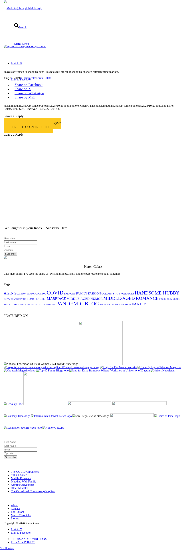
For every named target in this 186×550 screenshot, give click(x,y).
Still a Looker (19, 474)
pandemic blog (77, 303)
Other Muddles (19, 488)
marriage (56, 298)
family (81, 293)
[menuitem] (96, 539)
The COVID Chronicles (25, 471)
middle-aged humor (85, 298)
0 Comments (28, 78)
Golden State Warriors (118, 293)
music (162, 299)
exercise (69, 293)
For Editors (17, 511)
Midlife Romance (21, 478)
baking (31, 294)
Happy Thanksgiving (15, 299)
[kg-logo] (23, 8)
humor (31, 299)
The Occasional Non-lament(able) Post (33, 491)
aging (10, 293)
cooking (40, 293)
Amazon (21, 294)
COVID (55, 293)
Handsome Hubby (157, 293)
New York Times (28, 305)
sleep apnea (113, 305)
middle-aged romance (131, 298)
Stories (15, 518)
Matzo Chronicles (21, 515)
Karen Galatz (43, 78)
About (14, 505)
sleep (103, 304)
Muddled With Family (23, 481)
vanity (139, 304)
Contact (15, 508)
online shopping (47, 305)
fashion (94, 293)
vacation (126, 305)
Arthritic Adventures (22, 484)
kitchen (41, 299)
